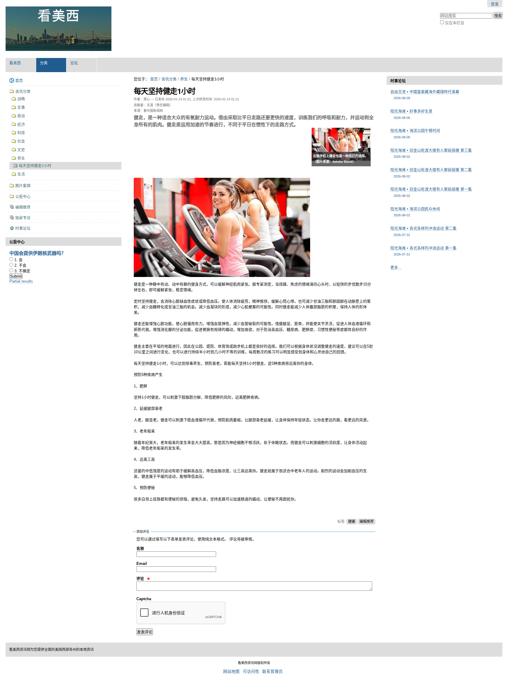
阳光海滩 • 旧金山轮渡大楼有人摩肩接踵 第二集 (431, 172)
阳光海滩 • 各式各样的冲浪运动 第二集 (423, 231)
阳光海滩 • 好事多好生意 (411, 114)
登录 (495, 4)
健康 (351, 522)
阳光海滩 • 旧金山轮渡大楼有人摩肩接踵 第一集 (431, 192)
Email (141, 563)
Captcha (143, 599)
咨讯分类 (169, 79)
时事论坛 (398, 81)
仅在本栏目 (454, 23)
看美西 (15, 63)
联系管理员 (272, 671)
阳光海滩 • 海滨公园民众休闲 (415, 212)
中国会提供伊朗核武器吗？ (37, 253)
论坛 (74, 63)
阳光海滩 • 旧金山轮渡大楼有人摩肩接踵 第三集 (431, 153)
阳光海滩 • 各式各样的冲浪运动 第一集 (423, 251)
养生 (184, 79)
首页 (154, 79)
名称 (140, 548)
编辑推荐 (367, 522)
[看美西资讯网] (58, 28)
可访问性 (251, 671)
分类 (44, 63)
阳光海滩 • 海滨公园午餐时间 (415, 133)
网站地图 (231, 671)
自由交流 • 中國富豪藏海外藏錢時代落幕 (424, 94)
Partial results (21, 281)
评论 (140, 578)
